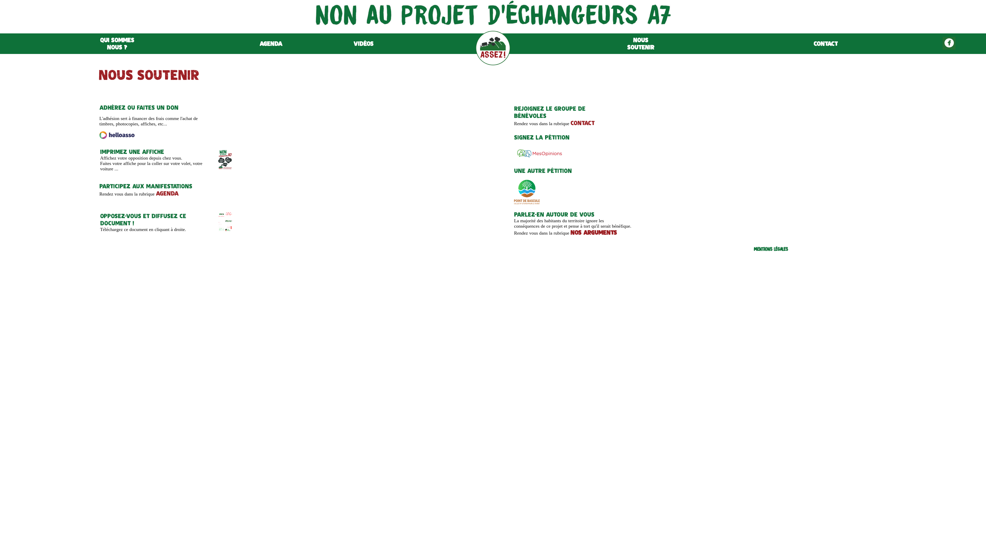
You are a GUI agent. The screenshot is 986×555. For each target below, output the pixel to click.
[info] (225, 231)
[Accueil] (493, 64)
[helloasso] (117, 137)
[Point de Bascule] (527, 203)
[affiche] (225, 168)
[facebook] (949, 48)
